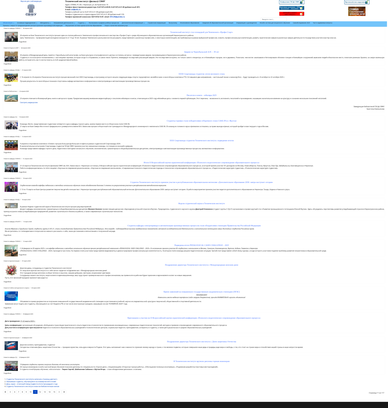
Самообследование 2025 (301, 23)
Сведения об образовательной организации (217, 23)
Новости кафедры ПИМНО (12, 28)
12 (40, 392)
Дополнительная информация (132, 23)
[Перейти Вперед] (59, 392)
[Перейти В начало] (5, 392)
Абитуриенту (44, 23)
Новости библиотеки (10, 91)
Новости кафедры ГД (10, 117)
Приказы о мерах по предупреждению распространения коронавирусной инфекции (33, 25)
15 (54, 392)
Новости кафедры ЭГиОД (11, 70)
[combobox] (274, 19)
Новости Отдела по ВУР (11, 48)
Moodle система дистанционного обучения (275, 23)
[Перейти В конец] (64, 392)
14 (49, 392)
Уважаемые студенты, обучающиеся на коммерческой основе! (31, 381)
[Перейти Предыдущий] (10, 392)
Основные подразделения (26, 23)
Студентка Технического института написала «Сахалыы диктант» (31, 379)
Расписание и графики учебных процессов (104, 23)
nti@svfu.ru (76, 9)
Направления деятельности (63, 23)
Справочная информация (157, 23)
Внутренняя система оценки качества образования (84, 25)
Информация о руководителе (246, 23)
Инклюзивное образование (189, 23)
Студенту (81, 23)
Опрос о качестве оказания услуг (116, 25)
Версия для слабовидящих (31, 1)
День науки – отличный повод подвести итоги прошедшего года (31, 384)
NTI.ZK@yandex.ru (117, 17)
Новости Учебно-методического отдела (16, 288)
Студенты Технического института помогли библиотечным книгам (32, 386)
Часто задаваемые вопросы (322, 23)
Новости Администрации (12, 261)
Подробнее (22, 42)
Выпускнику (173, 23)
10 (30, 392)
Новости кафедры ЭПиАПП (12, 221)
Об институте (7, 23)
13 (45, 392)
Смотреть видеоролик (29, 102)
